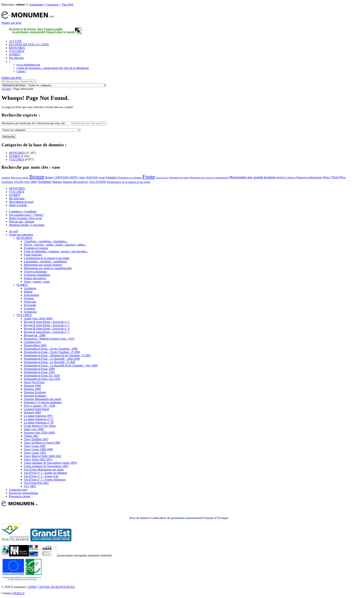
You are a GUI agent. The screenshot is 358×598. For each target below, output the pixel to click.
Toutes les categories (21, 234)
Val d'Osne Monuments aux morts (44, 469)
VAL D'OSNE (97, 181)
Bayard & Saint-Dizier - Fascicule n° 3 (46, 325)
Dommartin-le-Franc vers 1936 (42, 378)
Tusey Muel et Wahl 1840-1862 (42, 456)
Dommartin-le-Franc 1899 (39, 368)
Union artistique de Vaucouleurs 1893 (46, 466)
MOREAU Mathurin (286, 178)
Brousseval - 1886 (34, 335)
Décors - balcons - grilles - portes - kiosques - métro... (55, 244)
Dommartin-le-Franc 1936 (39, 372)
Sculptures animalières (37, 274)
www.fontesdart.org (28, 64)
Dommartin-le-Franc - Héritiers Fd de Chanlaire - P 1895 (57, 355)
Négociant (30, 301)
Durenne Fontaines (35, 395)
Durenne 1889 (32, 389)
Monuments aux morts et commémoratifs (48, 268)
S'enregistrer (36, 4)
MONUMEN (17, 47)
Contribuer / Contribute (22, 211)
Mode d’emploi (18, 205)
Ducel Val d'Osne (34, 382)
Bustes (49, 177)
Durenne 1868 (32, 385)
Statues (57, 182)
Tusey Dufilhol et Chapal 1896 (42, 442)
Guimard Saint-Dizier (36, 409)
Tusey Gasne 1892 (35, 452)
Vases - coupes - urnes (37, 281)
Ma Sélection (16, 198)
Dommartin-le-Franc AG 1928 (42, 375)
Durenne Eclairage (35, 392)
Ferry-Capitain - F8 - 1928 (39, 405)
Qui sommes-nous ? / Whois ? (26, 214)
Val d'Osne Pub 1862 (36, 482)
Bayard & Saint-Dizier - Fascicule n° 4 (46, 328)
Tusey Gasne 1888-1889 (38, 449)
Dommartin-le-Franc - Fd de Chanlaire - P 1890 (52, 352)
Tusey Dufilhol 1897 (36, 439)
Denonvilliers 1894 (35, 345)
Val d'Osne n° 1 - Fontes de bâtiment (45, 472)
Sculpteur (44, 182)
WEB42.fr (18, 593)
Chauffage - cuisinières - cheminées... (46, 241)
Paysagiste (30, 305)
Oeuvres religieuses (309, 177)
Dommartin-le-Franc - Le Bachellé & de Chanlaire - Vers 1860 (61, 365)
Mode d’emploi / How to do (25, 218)
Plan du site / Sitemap (21, 221)
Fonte (148, 177)
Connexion (52, 4)
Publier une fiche (11, 22)
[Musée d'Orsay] (19, 555)
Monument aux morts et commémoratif (209, 177)
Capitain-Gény (32, 342)
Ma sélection (16, 57)
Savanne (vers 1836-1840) (39, 432)
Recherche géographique (23, 493)
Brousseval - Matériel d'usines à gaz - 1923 (49, 338)
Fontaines (111, 177)
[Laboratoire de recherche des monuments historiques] (47, 555)
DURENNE (92, 177)
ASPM (32, 586)
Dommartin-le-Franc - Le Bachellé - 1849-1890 (52, 358)
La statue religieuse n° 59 (39, 422)
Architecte (5, 177)
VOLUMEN (16, 51)
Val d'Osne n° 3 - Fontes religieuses (45, 479)
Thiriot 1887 (31, 436)
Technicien (30, 311)
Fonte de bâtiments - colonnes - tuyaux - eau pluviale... (56, 251)
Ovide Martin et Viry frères (40, 425)
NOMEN (14, 54)
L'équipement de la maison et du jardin (46, 258)
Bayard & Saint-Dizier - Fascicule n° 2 (46, 321)
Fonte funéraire (33, 254)
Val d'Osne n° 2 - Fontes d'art (41, 476)
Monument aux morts (179, 177)
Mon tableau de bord (21, 201)
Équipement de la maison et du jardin (128, 181)
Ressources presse (19, 496)
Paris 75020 (331, 177)
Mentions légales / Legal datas (26, 224)
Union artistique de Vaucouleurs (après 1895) (50, 462)
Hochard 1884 (32, 412)
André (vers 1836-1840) (38, 318)
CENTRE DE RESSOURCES (56, 586)
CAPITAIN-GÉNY (66, 177)
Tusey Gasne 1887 (35, 446)
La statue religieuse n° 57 (39, 419)
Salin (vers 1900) (34, 429)
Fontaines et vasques (130, 177)
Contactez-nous (18, 489)
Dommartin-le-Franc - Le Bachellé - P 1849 (49, 362)
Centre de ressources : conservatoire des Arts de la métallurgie (52, 68)
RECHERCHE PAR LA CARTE (29, 44)
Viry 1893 (30, 486)
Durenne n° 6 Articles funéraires (43, 402)
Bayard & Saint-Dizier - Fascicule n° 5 (46, 331)
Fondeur (29, 298)
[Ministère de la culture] (33, 555)
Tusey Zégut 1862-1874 (38, 459)
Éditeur (28, 291)
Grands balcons (162, 178)
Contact (21, 71)
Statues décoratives (75, 182)
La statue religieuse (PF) (38, 415)
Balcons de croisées (20, 177)
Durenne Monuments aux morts (42, 399)
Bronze (36, 177)
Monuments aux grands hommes (252, 177)
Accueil (6, 88)
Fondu (102, 177)
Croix (81, 177)
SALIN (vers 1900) (25, 181)
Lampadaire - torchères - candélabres (45, 261)
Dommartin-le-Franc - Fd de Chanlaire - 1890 (51, 348)
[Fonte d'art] (5, 555)
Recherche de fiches (14, 85)
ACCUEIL (15, 41)
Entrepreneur (31, 295)
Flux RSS (67, 4)
